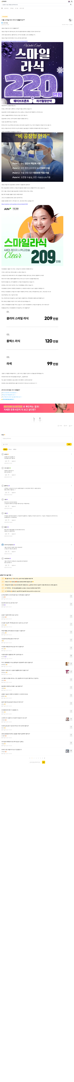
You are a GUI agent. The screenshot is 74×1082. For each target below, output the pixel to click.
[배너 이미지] (37, 408)
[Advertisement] (37, 12)
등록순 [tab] (14, 449)
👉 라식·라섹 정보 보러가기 (7, 399)
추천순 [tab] (5, 449)
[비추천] (9, 461)
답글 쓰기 (14, 461)
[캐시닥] (4, 1)
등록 (69, 444)
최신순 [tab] (10, 449)
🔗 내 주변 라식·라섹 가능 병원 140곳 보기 (11, 396)
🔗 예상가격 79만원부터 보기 (8, 394)
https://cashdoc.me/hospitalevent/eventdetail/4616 (14, 41)
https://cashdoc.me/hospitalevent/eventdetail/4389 (14, 204)
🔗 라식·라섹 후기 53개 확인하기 (9, 392)
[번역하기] (70, 20)
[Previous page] (30, 758)
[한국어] (69, 1)
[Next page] (44, 758)
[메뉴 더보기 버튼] (2, 8)
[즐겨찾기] (12, 575)
